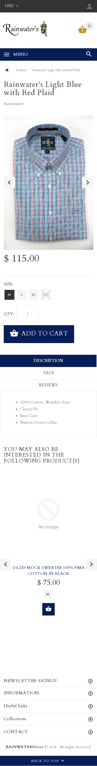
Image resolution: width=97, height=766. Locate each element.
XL (34, 295)
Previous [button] (9, 182)
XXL (46, 295)
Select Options (48, 609)
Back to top (45, 761)
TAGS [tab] (48, 373)
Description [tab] (48, 360)
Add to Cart (44, 333)
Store (25, 747)
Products (21, 70)
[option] (48, 182)
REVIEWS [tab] (48, 385)
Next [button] (87, 182)
